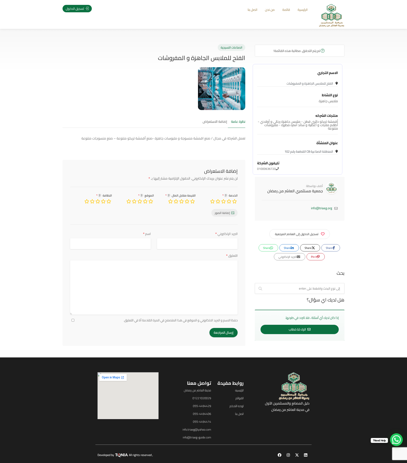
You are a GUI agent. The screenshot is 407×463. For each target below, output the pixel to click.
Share (329, 247)
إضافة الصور (222, 213)
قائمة (286, 10)
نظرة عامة (238, 122)
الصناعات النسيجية (231, 47)
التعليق (232, 255)
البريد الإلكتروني (226, 234)
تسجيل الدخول (75, 9)
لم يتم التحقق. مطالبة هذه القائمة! (297, 51)
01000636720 (268, 166)
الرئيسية (303, 10)
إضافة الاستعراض (215, 122)
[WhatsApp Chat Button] (396, 439)
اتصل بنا (252, 10)
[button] (31, 238)
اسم (147, 234)
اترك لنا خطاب (298, 329)
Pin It (314, 256)
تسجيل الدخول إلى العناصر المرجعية (296, 234)
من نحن (270, 10)
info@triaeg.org (321, 208)
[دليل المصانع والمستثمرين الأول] (331, 15)
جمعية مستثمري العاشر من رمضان (295, 190)
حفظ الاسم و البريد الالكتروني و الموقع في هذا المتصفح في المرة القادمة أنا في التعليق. (181, 320)
